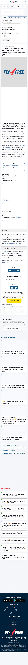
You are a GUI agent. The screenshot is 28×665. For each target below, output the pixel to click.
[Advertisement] (14, 105)
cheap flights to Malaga (12, 445)
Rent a (24, 17)
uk (14, 453)
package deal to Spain (7, 453)
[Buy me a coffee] (25, 1)
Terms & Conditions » (14, 618)
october (23, 447)
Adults (3, 29)
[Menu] (2, 1)
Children (4, 33)
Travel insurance (9, 248)
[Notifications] (22, 1)
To (2, 22)
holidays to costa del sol (7, 447)
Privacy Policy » (14, 620)
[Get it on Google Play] (16, 287)
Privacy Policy (21, 647)
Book (4, 17)
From (3, 20)
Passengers (5, 27)
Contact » (14, 622)
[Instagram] (14, 270)
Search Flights (6, 40)
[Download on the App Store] (12, 287)
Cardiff (3, 445)
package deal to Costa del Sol (8, 450)
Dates (3, 25)
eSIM (5, 230)
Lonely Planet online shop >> (10, 143)
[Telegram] (18, 270)
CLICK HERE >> (6, 200)
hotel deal (17, 447)
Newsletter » (14, 624)
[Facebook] (10, 270)
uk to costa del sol (21, 453)
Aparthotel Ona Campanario (10, 165)
